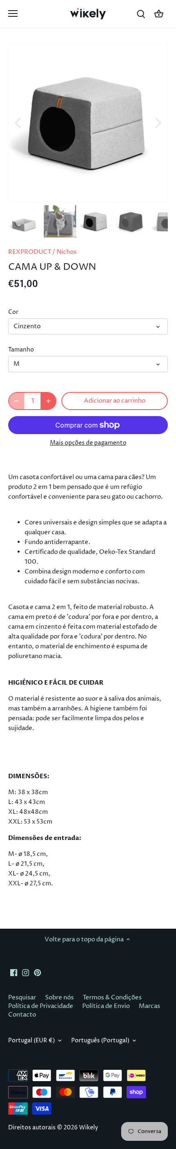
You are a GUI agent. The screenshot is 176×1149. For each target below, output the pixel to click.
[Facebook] (13, 972)
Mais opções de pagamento (88, 443)
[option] (88, 122)
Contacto (22, 1014)
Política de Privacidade (40, 1006)
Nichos (66, 252)
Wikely (88, 1127)
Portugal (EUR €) (31, 1040)
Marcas (149, 1006)
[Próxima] (157, 122)
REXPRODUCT (29, 252)
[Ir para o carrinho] (159, 13)
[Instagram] (25, 972)
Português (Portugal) (100, 1040)
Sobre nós (59, 997)
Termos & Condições (112, 997)
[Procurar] (141, 13)
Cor (13, 312)
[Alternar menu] (13, 13)
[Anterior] (18, 122)
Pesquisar (22, 997)
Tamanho (21, 350)
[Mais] (48, 401)
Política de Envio (106, 1006)
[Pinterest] (37, 972)
